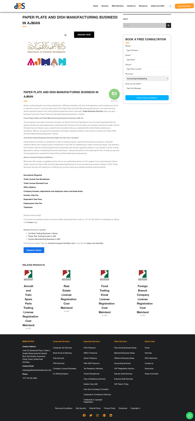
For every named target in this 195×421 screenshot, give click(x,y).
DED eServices (118, 6)
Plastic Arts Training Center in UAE (42, 236)
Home (95, 6)
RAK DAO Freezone (92, 363)
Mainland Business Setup (124, 353)
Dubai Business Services (93, 111)
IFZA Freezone (90, 347)
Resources (143, 6)
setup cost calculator (95, 243)
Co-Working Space (60, 373)
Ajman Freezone (90, 358)
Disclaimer (123, 408)
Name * (128, 45)
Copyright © (135, 408)
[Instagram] (97, 415)
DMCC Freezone (90, 353)
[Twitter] (91, 415)
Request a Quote (34, 250)
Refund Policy (95, 408)
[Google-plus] (104, 415)
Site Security (81, 408)
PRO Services (58, 363)
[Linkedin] (111, 415)
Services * (129, 73)
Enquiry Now (84, 34)
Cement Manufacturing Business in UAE (44, 239)
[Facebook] (84, 415)
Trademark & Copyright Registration (93, 400)
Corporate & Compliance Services (97, 394)
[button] (184, 5)
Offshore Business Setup (124, 358)
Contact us (131, 6)
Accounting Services (122, 363)
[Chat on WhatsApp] (190, 416)
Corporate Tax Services (62, 347)
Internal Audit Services (123, 373)
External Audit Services (123, 379)
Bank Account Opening (62, 353)
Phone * (128, 64)
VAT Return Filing (121, 384)
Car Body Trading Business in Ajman (43, 233)
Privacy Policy (109, 408)
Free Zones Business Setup (125, 347)
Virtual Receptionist (91, 373)
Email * (128, 55)
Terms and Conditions (63, 408)
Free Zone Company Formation (96, 389)
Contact (30, 222)
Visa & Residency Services (94, 379)
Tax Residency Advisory (93, 368)
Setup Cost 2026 (157, 6)
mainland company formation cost (61, 243)
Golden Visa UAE (91, 384)
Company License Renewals (64, 368)
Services (104, 6)
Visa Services (58, 358)
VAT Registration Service (124, 368)
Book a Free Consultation (147, 97)
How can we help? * (133, 83)
